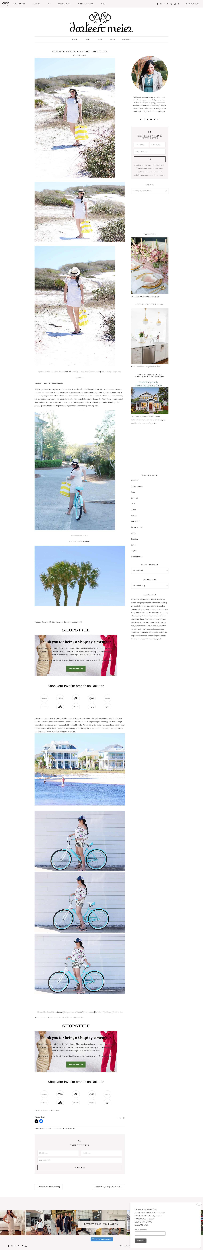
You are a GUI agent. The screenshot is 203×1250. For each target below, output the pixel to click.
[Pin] (123, 1118)
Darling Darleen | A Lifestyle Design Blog (101, 22)
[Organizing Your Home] (149, 364)
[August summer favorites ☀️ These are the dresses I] (12, 1222)
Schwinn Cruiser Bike (79, 536)
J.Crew (133, 510)
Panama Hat (95, 372)
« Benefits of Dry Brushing (48, 1187)
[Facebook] (140, 120)
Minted (134, 516)
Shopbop (134, 539)
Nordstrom (135, 521)
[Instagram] (147, 120)
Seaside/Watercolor (43, 393)
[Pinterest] (144, 120)
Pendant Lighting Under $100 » (109, 1187)
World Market (136, 557)
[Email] (158, 120)
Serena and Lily (137, 527)
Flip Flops (80, 378)
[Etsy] (154, 120)
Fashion (72, 1129)
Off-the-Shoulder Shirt (46, 1012)
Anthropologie (137, 486)
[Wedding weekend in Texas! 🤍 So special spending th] (63, 1222)
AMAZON (135, 480)
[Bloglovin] (151, 120)
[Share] (116, 1118)
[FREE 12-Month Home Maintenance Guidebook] (149, 413)
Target (133, 545)
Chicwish (134, 498)
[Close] (199, 1203)
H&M (133, 504)
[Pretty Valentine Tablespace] (149, 293)
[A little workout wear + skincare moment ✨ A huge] (38, 1222)
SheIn (133, 533)
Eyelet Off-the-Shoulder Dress (50, 372)
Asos (133, 492)
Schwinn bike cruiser (98, 728)
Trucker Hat (118, 1012)
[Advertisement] (77, 1003)
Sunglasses (84, 372)
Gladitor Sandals (76, 541)
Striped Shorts (70, 1012)
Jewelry (75, 372)
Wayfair (134, 551)
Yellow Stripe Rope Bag (111, 372)
